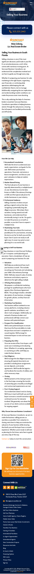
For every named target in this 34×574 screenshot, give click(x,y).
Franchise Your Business (10, 528)
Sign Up (5, 563)
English (14, 9)
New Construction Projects (11, 542)
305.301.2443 (19, 31)
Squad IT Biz (20, 571)
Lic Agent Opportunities (10, 536)
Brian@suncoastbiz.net (13, 501)
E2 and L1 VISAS (8, 551)
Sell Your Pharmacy (9, 513)
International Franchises (10, 533)
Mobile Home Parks (9, 519)
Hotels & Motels (8, 525)
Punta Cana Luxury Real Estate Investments (16, 522)
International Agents (9, 539)
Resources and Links (9, 545)
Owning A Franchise (9, 531)
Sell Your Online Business (10, 510)
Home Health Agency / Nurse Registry (14, 516)
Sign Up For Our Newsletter (17, 468)
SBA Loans (6, 557)
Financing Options (8, 554)
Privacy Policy (7, 560)
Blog (4, 548)
